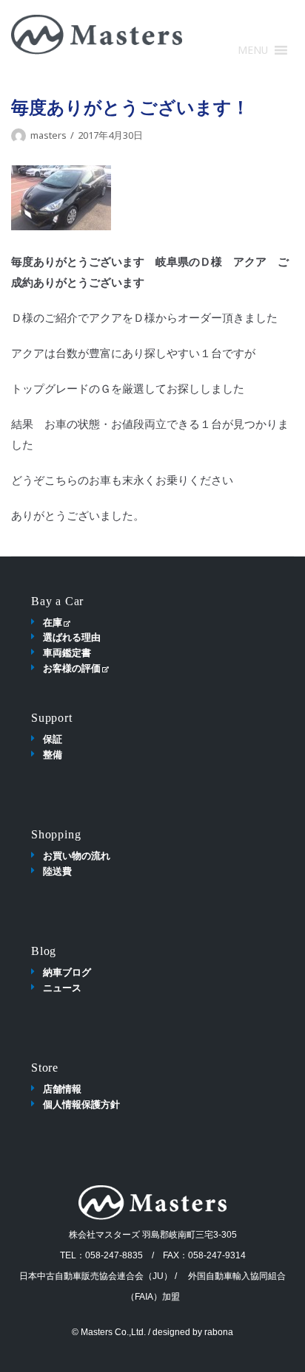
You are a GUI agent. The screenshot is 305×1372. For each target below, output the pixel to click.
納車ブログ (67, 972)
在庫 (52, 622)
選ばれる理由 (72, 637)
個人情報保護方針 (81, 1104)
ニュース (62, 987)
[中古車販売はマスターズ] (96, 35)
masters (48, 135)
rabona (218, 1332)
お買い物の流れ (76, 855)
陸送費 (57, 871)
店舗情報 (62, 1089)
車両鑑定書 (67, 652)
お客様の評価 (72, 668)
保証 (52, 739)
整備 (52, 754)
